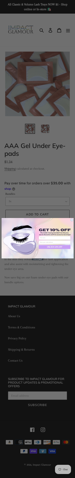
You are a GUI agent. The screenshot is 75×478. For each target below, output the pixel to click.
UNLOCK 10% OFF (54, 247)
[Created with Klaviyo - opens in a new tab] (37, 259)
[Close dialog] (71, 219)
